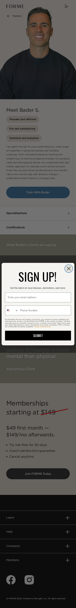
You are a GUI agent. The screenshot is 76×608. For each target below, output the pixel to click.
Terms (48, 326)
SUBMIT (38, 335)
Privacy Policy (39, 326)
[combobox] (12, 310)
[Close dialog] (69, 268)
